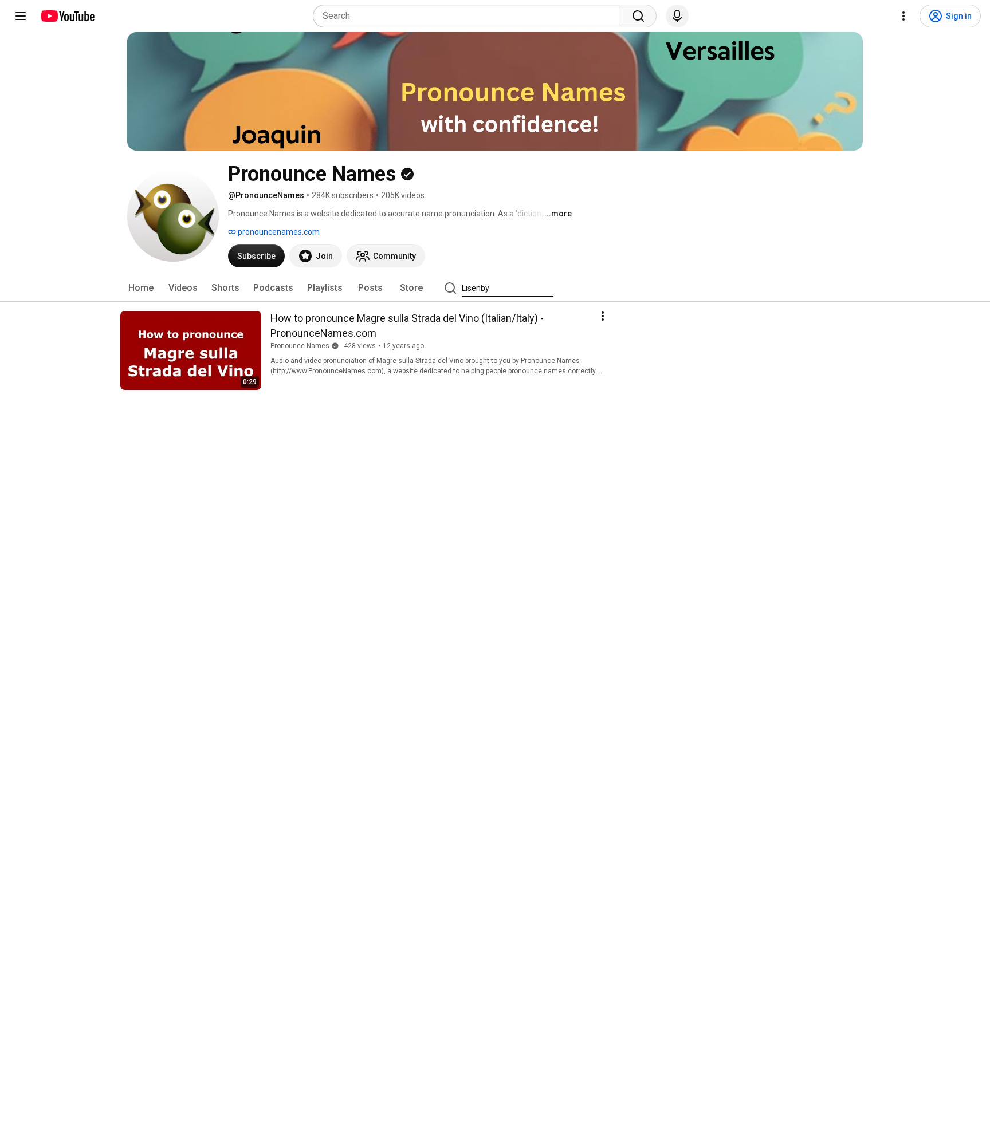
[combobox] (470, 16)
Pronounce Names (299, 346)
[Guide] (21, 16)
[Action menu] (602, 316)
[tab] (141, 288)
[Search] (638, 16)
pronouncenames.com (278, 231)
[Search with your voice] (677, 16)
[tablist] (495, 288)
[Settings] (903, 16)
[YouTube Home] (67, 16)
